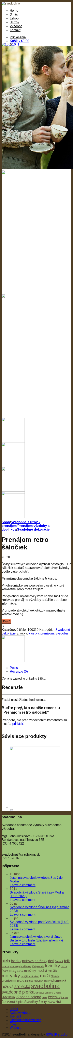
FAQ (13, 1023)
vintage (57, 992)
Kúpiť (6, 621)
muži (45, 975)
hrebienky (25, 966)
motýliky (11, 975)
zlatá (44, 997)
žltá (58, 1002)
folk (67, 961)
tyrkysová (39, 992)
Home (14, 11)
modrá (42, 971)
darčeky (40, 961)
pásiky (47, 981)
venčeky (49, 992)
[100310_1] (10, 44)
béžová (28, 961)
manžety (30, 970)
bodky (16, 961)
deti (51, 961)
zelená (35, 997)
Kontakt (15, 30)
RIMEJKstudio (57, 1034)
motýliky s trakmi (30, 976)
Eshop (14, 18)
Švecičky (31, 1002)
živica (51, 1002)
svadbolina (45, 985)
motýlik (52, 970)
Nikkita (55, 976)
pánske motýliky (34, 980)
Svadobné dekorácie (33, 529)
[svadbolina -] (11, 3)
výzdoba (62, 633)
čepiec (64, 997)
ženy (43, 1001)
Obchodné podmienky (25, 1020)
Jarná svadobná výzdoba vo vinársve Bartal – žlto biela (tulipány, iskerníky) (36, 938)
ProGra (19, 980)
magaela (16, 971)
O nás (14, 14)
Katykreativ (38, 966)
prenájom (47, 633)
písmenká (58, 980)
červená (8, 1001)
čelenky (54, 997)
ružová (8, 986)
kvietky (34, 633)
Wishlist (15, 1027)
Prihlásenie (18, 37)
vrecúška (8, 997)
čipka (20, 1002)
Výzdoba (16, 26)
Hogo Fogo (15, 966)
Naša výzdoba (20, 1012)
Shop (6, 522)
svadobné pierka (18, 992)
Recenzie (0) (19, 671)
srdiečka (22, 986)
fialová (59, 961)
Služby (14, 22)
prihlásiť (17, 723)
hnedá (5, 966)
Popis (14, 668)
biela (6, 960)
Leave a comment (22, 885)
